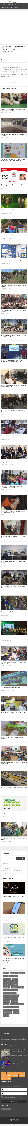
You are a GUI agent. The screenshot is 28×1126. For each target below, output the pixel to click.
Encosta (3, 1078)
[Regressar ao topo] (23, 1117)
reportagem (14, 981)
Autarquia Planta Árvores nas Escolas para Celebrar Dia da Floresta (13, 838)
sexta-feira (6, 998)
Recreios (15, 1072)
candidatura (6, 987)
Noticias (8, 4)
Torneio (16, 1075)
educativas (6, 1015)
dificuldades (6, 1001)
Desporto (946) (6, 870)
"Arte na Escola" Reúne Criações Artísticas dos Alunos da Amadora (14, 135)
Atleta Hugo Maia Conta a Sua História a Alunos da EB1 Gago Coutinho (14, 763)
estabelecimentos (14, 976)
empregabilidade (7, 1012)
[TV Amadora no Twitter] (4, 1109)
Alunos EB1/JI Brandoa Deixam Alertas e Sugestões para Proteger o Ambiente (13, 512)
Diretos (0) (16, 872)
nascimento (13, 1004)
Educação (13, 4)
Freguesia (10, 1075)
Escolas (8, 1078)
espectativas (16, 995)
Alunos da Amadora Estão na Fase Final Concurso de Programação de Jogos (13, 386)
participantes (21, 987)
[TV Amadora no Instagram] (7, 1109)
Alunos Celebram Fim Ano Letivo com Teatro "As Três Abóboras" (13, 311)
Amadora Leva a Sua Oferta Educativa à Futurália (13, 712)
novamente (6, 984)
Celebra (9, 1072)
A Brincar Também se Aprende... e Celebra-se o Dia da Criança (14, 235)
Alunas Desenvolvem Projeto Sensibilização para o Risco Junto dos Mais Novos (13, 260)
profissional (16, 1012)
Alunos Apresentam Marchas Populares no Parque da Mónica (14, 285)
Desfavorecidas (14, 1007)
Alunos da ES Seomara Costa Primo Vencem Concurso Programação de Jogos (13, 461)
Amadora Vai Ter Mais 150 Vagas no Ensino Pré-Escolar (12, 738)
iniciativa (6, 976)
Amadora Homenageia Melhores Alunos (10, 687)
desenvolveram (7, 995)
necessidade (15, 1009)
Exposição (3, 1075)
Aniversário (21, 1072)
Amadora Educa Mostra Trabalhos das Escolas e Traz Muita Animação (13, 662)
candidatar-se (14, 984)
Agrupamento (7, 981)
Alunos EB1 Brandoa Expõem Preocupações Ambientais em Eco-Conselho (11, 487)
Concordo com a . (12, 1097)
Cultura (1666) (6, 868)
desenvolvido (14, 1001)
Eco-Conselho (7, 993)
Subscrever (14, 1101)
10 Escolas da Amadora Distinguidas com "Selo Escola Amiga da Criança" (14, 185)
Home (4, 4)
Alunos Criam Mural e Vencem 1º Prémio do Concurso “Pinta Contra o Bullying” (13, 336)
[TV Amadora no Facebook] (2, 1109)
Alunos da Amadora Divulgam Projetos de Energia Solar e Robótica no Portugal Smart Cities (13, 361)
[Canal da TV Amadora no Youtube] (9, 1109)
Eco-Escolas (15, 978)
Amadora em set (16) (7, 872)
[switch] (1, 1096)
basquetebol (21, 973)
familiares (13, 987)
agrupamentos (7, 978)
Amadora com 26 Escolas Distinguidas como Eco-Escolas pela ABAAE (12, 637)
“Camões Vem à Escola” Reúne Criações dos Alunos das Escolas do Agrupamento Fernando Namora (14, 160)
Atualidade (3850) (7, 873)
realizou (14, 993)
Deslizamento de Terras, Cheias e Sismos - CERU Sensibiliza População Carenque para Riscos (19, 1057)
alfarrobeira (6, 1007)
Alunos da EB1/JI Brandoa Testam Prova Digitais (12, 435)
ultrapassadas (14, 998)
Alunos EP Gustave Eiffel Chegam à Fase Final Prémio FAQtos (13, 562)
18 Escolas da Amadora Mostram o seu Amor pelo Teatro (12, 210)
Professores (15, 990)
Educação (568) (17, 868)
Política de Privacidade (15, 1097)
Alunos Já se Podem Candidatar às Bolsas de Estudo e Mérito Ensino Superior (13, 587)
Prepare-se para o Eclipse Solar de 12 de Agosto (14, 896)
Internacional (21, 1004)
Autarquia (21, 1075)
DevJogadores (7, 990)
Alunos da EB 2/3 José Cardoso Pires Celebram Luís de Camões (13, 411)
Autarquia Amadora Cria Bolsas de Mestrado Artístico (14, 787)
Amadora (3, 1072)
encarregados (7, 1009)
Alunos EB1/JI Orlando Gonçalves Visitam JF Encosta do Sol (14, 537)
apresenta (6, 973)
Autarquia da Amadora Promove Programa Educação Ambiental (14, 813)
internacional (13, 973)
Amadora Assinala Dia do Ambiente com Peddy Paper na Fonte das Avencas (14, 612)
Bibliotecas (6, 1004)
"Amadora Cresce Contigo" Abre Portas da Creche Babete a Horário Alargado (13, 110)
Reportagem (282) (18, 870)
